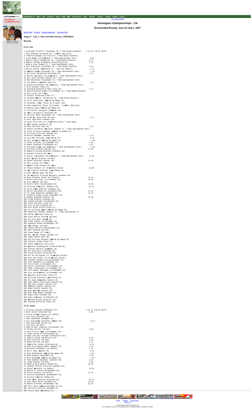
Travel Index (134, 400)
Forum (122, 16)
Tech (44, 16)
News (38, 16)
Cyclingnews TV (28, 16)
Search (115, 16)
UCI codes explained (117, 19)
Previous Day (62, 32)
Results (37, 32)
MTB (63, 16)
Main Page (28, 32)
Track (85, 16)
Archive (125, 400)
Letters (108, 16)
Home (118, 400)
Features (50, 16)
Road (58, 16)
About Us (127, 402)
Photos (92, 16)
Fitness (100, 16)
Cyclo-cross (76, 16)
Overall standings (48, 32)
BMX (68, 16)
